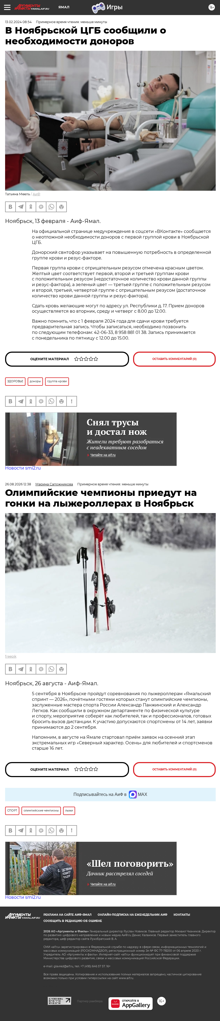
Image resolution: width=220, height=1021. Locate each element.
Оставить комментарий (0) (174, 359)
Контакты (182, 915)
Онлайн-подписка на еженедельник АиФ (132, 915)
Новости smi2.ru (23, 468)
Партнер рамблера (89, 1001)
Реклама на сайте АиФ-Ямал (67, 915)
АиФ (36, 194)
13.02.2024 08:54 (18, 22)
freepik (10, 656)
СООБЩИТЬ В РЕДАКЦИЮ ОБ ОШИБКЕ (72, 921)
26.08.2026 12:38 (18, 484)
